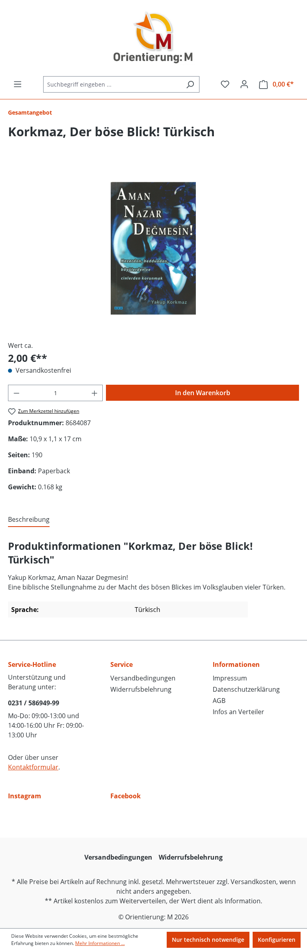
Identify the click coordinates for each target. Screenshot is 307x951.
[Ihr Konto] (244, 84)
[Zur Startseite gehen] (153, 38)
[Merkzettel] (225, 84)
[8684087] (153, 248)
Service (121, 664)
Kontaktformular (33, 767)
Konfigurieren (276, 939)
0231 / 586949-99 (33, 703)
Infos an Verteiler (238, 711)
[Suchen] (190, 84)
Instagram (24, 795)
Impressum (230, 678)
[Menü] (17, 84)
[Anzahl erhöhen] (94, 393)
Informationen (236, 664)
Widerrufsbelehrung (140, 689)
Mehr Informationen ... (100, 943)
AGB (219, 700)
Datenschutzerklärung (246, 689)
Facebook (125, 795)
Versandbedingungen (142, 678)
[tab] (29, 520)
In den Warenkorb (202, 392)
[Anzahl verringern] (16, 393)
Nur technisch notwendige (208, 939)
